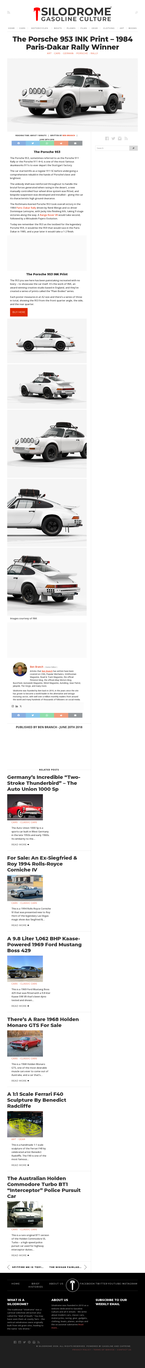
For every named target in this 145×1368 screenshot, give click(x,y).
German (68, 53)
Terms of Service (104, 1350)
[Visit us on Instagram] (120, 138)
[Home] (73, 14)
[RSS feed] (8, 12)
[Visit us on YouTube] (19, 1342)
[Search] (136, 12)
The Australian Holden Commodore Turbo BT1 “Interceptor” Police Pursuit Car (44, 1187)
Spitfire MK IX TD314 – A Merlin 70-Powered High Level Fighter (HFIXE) (28, 1267)
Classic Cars (28, 822)
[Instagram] (12, 706)
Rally (94, 53)
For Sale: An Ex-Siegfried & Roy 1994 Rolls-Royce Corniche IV (42, 864)
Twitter (101, 1283)
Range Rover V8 (49, 215)
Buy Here (18, 312)
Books (133, 28)
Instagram (129, 1283)
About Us (56, 1283)
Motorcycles (39, 28)
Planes (71, 28)
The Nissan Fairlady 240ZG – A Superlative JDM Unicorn (68, 1267)
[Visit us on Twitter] (24, 1342)
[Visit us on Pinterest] (29, 1342)
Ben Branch (69, 135)
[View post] (25, 807)
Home (11, 28)
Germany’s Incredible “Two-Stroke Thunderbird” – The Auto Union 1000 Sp (43, 783)
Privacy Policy (81, 1350)
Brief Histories (35, 1285)
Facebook (87, 1283)
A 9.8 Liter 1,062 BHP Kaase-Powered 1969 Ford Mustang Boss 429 (44, 944)
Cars (22, 28)
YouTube (114, 1283)
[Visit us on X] (113, 138)
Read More (19, 844)
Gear (95, 28)
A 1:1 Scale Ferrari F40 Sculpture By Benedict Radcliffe (36, 1100)
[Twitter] (20, 706)
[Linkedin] (16, 706)
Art (122, 28)
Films (84, 28)
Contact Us (124, 1350)
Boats (58, 28)
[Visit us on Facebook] (107, 138)
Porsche (82, 53)
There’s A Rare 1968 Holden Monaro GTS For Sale (43, 1022)
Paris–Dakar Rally (26, 207)
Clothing (109, 28)
